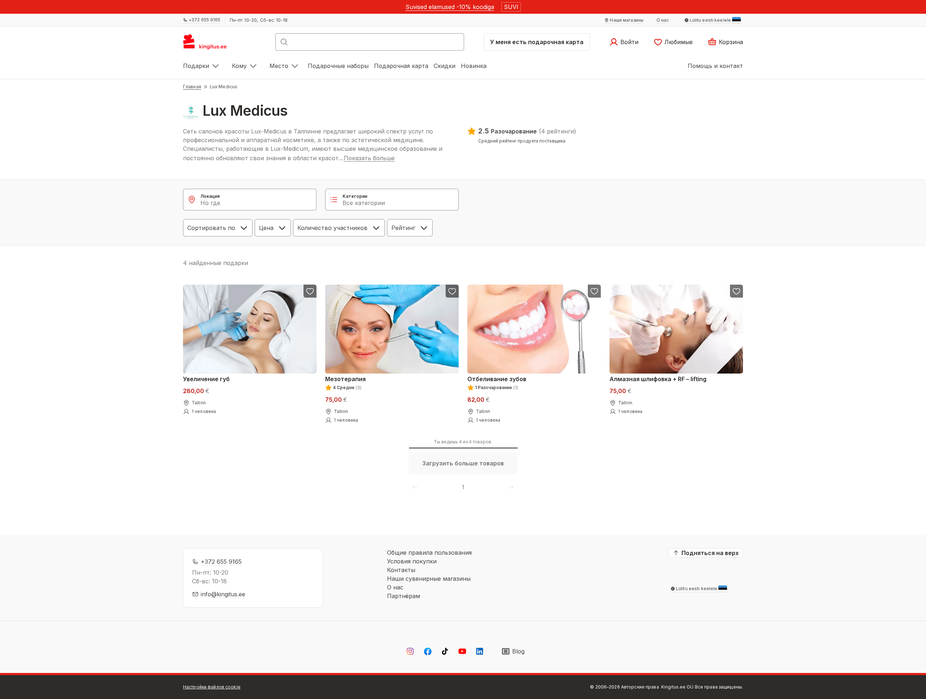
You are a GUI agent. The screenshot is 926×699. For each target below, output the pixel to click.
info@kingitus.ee (223, 594)
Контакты (401, 570)
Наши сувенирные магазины (429, 578)
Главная (192, 86)
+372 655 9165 (221, 561)
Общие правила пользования (429, 552)
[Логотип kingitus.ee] (208, 44)
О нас (395, 587)
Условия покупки (412, 561)
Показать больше (369, 158)
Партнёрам (403, 596)
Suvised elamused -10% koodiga (449, 6)
